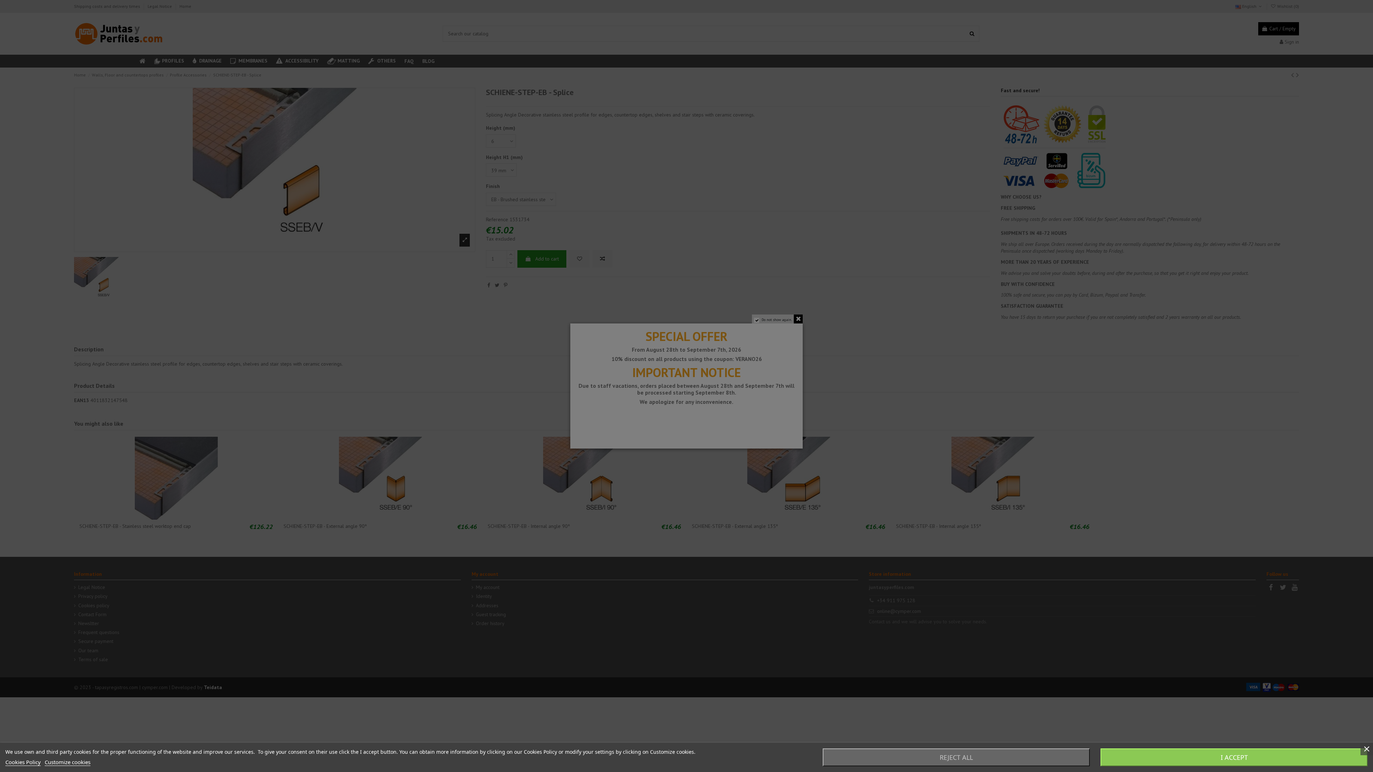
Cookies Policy (23, 762)
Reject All (956, 757)
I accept (1234, 757)
